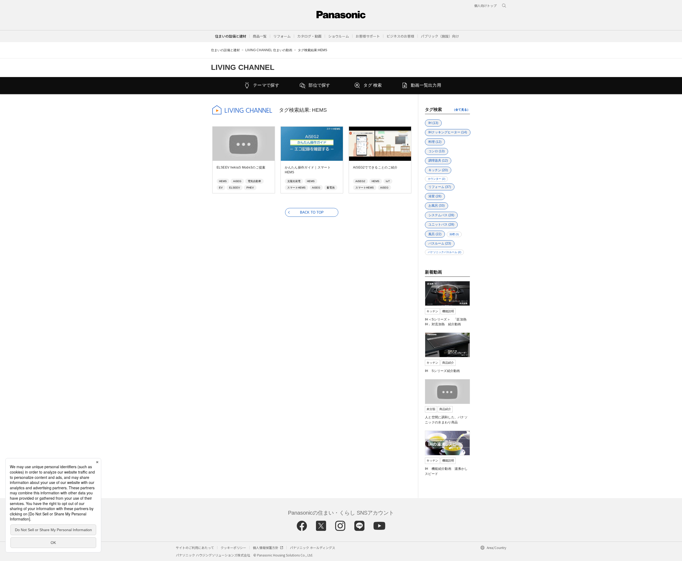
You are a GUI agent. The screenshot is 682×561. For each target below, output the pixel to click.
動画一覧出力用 (426, 85)
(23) (439, 243)
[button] (260, 36)
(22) (434, 234)
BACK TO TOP (312, 212)
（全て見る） (461, 109)
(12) (434, 142)
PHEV (250, 187)
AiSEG (237, 181)
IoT (388, 181)
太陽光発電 (294, 181)
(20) (438, 170)
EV (221, 187)
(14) (447, 132)
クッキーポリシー (233, 547)
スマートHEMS (296, 187)
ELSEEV (234, 187)
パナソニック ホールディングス (312, 547)
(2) (436, 178)
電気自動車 (254, 181)
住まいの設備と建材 (230, 36)
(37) (439, 187)
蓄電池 (331, 187)
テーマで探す (266, 85)
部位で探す (319, 85)
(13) (433, 123)
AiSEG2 (360, 181)
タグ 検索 (372, 85)
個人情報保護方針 (265, 547)
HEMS (223, 181)
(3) (454, 234)
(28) (434, 196)
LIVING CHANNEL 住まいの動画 (268, 50)
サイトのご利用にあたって (195, 547)
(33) (436, 205)
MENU (661, 18)
